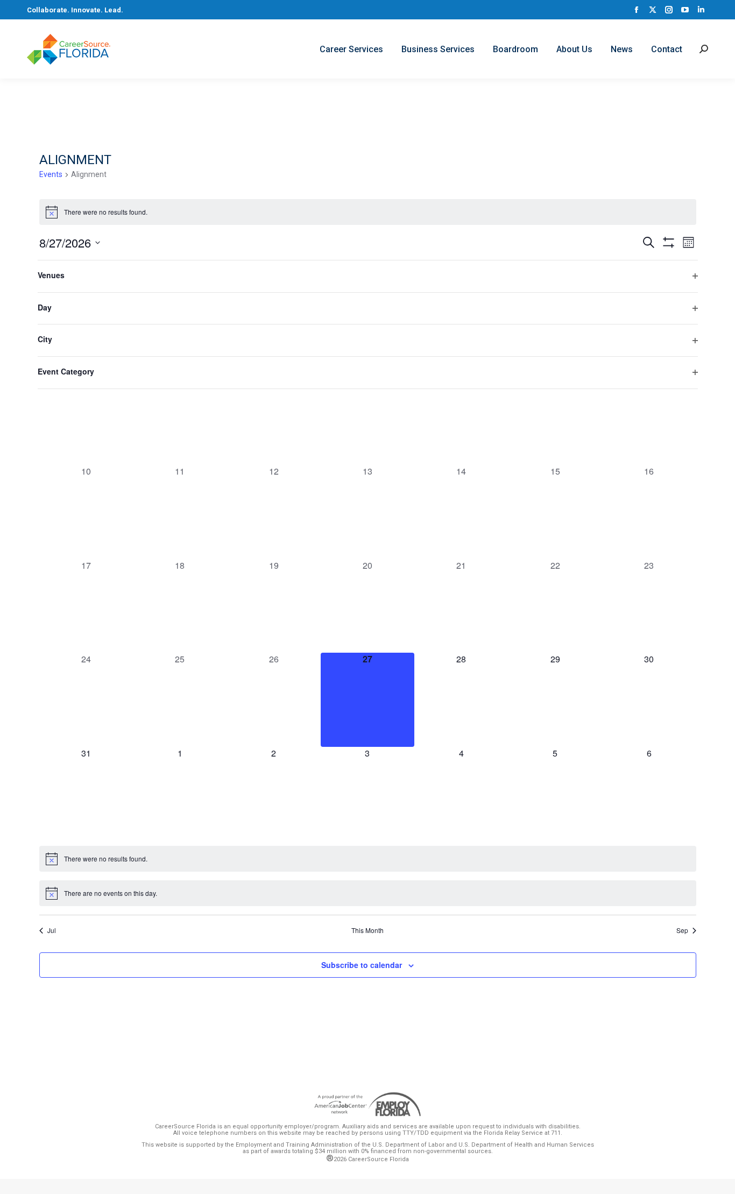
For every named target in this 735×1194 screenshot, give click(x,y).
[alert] (367, 212)
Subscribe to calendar (361, 964)
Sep (682, 930)
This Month (367, 930)
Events (50, 174)
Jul (51, 930)
